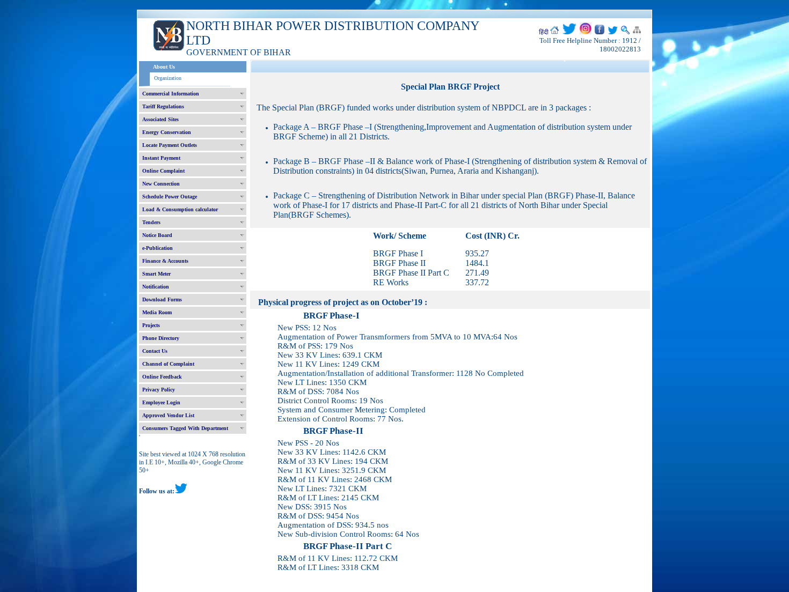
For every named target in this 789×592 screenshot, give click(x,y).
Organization (167, 78)
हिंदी (544, 32)
